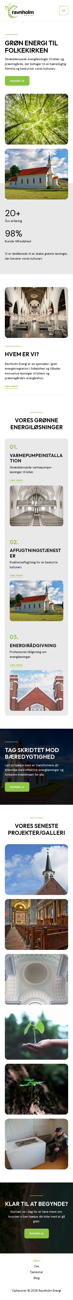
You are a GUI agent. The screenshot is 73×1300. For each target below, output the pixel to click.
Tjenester (36, 1272)
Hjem (36, 1261)
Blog (37, 1278)
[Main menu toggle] (63, 10)
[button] (16, 480)
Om (36, 1266)
